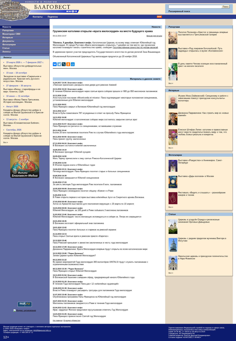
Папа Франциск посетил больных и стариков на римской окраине (84, 229)
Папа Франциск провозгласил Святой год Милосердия (79, 316)
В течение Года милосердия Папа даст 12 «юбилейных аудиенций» (86, 284)
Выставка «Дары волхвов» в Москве (196, 176)
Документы (8, 41)
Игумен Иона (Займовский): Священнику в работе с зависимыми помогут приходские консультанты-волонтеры (203, 98)
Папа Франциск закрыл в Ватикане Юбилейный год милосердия (84, 106)
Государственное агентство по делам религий (135, 47)
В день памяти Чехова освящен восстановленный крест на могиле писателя (202, 64)
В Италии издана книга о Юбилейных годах (74, 165)
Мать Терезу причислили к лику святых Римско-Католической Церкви (87, 158)
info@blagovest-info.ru (42, 330)
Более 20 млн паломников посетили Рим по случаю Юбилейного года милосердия (93, 132)
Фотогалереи (9, 44)
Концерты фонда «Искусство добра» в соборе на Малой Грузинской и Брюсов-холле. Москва (22, 135)
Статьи (5, 48)
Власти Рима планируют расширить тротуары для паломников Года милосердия (92, 290)
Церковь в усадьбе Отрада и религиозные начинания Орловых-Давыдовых (198, 220)
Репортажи (8, 30)
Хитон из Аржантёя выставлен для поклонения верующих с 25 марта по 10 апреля (93, 204)
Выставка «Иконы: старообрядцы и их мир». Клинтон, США (21, 90)
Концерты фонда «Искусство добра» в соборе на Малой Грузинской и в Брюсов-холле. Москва (23, 112)
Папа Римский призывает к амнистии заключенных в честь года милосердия (90, 242)
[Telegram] (59, 64)
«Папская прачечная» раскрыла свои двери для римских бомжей (84, 85)
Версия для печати (154, 36)
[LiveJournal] (64, 64)
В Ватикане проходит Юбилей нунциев (72, 152)
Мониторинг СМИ (11, 34)
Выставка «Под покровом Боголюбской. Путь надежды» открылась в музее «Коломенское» (200, 49)
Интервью (7, 37)
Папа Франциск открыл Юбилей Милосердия (74, 271)
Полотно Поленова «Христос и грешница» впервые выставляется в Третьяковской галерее (203, 33)
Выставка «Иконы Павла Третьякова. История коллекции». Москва (21, 100)
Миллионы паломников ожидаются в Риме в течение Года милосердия (87, 303)
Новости (6, 27)
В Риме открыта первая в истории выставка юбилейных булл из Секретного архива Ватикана (98, 197)
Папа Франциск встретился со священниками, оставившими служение (87, 126)
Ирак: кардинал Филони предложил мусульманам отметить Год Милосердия (90, 310)
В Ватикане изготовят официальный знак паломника (78, 223)
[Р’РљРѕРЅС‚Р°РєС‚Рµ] (55, 64)
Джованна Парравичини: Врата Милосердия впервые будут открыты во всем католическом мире (100, 249)
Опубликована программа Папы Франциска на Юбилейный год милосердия (89, 297)
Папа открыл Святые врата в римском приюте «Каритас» (80, 236)
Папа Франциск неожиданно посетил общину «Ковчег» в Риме (83, 191)
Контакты (38, 17)
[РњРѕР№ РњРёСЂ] (73, 64)
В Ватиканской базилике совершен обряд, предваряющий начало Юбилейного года (93, 277)
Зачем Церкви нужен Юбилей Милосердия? (74, 255)
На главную (57, 320)
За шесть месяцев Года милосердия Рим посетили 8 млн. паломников (87, 184)
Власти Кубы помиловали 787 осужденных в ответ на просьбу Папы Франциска (92, 113)
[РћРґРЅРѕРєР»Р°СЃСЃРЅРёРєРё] (68, 64)
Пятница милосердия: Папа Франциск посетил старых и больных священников (91, 171)
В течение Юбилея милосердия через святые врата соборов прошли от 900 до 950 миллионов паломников (105, 91)
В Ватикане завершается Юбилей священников (76, 178)
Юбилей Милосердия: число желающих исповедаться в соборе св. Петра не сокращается (97, 216)
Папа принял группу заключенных (69, 139)
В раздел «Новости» (72, 320)
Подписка (53, 17)
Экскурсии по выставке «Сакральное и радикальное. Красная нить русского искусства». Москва (22, 78)
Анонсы (6, 51)
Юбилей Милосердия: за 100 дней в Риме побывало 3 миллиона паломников (90, 210)
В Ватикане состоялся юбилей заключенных (74, 145)
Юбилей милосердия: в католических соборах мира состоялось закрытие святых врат (95, 119)
